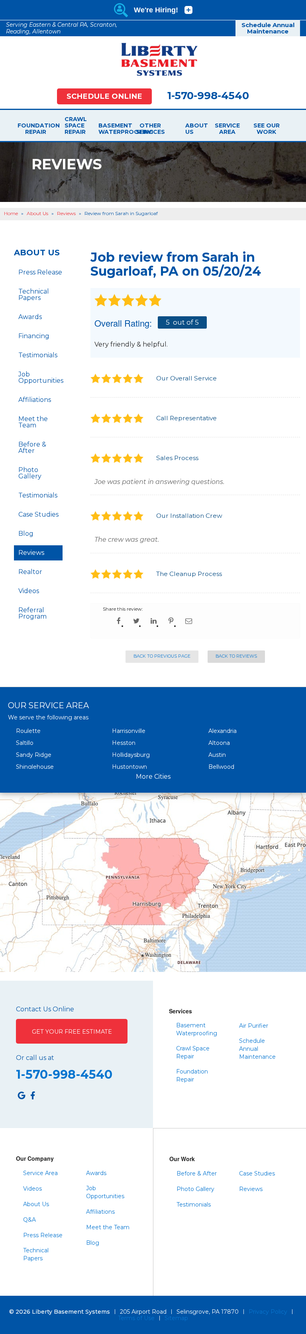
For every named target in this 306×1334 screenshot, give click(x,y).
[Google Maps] (21, 1095)
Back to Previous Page (161, 656)
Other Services (150, 128)
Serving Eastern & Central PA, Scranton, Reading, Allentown (61, 28)
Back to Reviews (236, 656)
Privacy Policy (268, 1311)
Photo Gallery (29, 473)
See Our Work (266, 128)
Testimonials (37, 355)
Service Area (227, 128)
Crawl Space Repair (74, 125)
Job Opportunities (40, 377)
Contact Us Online (45, 1009)
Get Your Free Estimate (72, 1031)
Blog (25, 533)
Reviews (31, 552)
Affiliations (34, 400)
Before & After (32, 447)
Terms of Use (136, 1318)
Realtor (30, 572)
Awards (30, 317)
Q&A (29, 1219)
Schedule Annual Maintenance (267, 28)
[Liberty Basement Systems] (153, 59)
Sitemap (176, 1318)
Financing (33, 336)
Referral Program (32, 613)
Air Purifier (253, 1025)
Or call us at (35, 1058)
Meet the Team (33, 422)
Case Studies (38, 514)
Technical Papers (33, 295)
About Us (188, 128)
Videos (28, 591)
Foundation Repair (35, 128)
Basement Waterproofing (112, 128)
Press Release (40, 272)
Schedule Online (104, 96)
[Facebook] (32, 1095)
